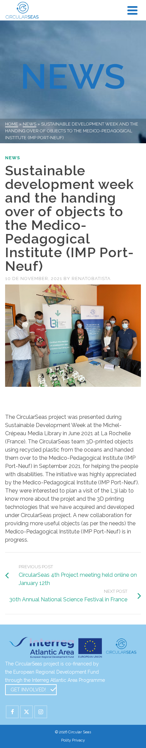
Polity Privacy (73, 740)
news (12, 157)
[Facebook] (12, 711)
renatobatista (91, 278)
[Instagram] (40, 711)
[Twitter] (26, 711)
